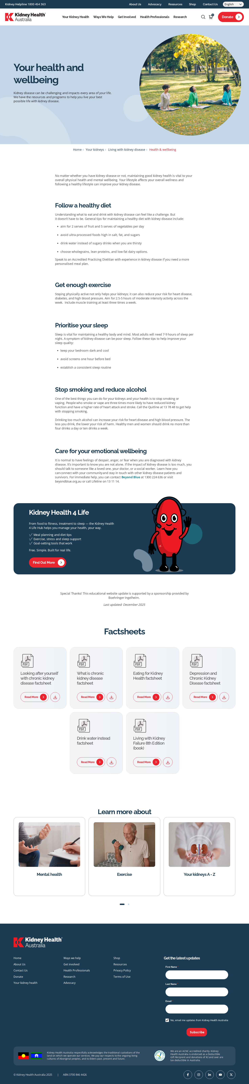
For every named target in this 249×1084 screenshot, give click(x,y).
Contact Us (210, 4)
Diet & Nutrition (227, 874)
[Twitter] (231, 1074)
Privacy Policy (122, 970)
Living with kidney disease (126, 149)
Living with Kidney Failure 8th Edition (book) (149, 743)
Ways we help (103, 17)
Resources (175, 4)
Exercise (77, 874)
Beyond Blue (130, 477)
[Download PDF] (55, 697)
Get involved (127, 17)
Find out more (44, 562)
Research (180, 17)
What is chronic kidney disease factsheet (90, 678)
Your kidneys (95, 149)
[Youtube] (220, 1074)
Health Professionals (154, 17)
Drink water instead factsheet (93, 741)
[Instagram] (198, 1074)
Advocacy (154, 4)
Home (77, 149)
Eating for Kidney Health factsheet (148, 676)
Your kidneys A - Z (152, 874)
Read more (31, 697)
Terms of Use (121, 977)
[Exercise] (77, 844)
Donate (227, 17)
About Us (135, 4)
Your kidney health (75, 17)
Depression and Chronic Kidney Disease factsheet (205, 678)
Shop (192, 4)
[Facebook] (188, 1074)
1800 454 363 (37, 4)
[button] (122, 904)
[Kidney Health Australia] (25, 17)
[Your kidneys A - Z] (152, 844)
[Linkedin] (209, 1074)
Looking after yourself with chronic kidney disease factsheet (39, 678)
